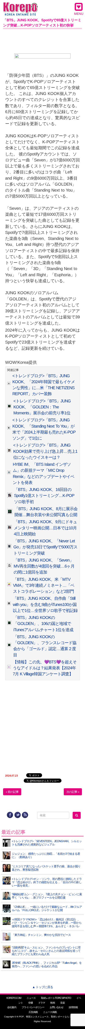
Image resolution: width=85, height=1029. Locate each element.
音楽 (62, 1002)
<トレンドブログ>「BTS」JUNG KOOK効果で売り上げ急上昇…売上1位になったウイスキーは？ (45, 451)
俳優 (30, 1002)
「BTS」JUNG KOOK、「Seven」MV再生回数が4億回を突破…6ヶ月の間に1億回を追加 (44, 566)
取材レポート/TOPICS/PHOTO (56, 998)
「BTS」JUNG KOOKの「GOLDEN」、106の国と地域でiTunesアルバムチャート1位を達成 (43, 623)
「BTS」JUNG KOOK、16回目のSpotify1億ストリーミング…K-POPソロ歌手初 (44, 495)
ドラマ (41, 1002)
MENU (78, 13)
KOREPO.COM (13, 998)
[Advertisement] (42, 40)
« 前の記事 (12, 791)
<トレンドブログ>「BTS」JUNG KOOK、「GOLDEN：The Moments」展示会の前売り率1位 (42, 407)
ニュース (31, 998)
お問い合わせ (56, 1007)
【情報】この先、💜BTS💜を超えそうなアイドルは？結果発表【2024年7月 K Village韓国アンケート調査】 (45, 668)
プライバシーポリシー (33, 1007)
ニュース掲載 (50, 1012)
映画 (52, 1002)
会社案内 (11, 1007)
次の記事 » (72, 791)
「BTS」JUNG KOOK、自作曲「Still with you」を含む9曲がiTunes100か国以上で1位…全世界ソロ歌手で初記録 (45, 604)
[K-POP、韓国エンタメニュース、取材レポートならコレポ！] (20, 6)
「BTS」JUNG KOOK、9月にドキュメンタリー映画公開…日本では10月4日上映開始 (45, 527)
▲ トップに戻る (42, 987)
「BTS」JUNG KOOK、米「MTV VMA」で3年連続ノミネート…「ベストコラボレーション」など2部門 (43, 585)
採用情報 (73, 1007)
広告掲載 (33, 1012)
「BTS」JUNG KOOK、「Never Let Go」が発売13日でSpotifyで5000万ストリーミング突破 (45, 547)
